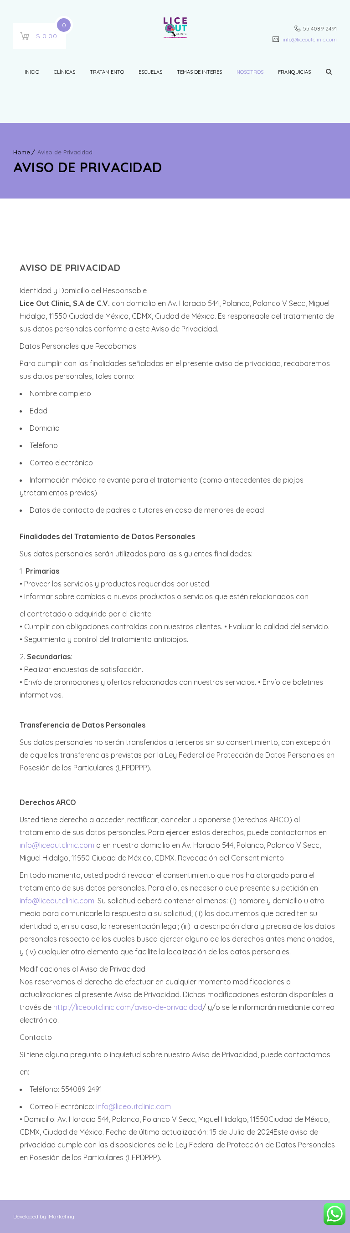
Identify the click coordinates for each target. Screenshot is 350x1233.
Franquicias (294, 72)
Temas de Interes (199, 72)
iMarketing (60, 1216)
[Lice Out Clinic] (175, 30)
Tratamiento (107, 72)
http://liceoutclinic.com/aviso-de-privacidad (127, 1007)
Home (21, 152)
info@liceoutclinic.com (309, 39)
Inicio (32, 72)
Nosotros (250, 72)
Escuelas (150, 72)
